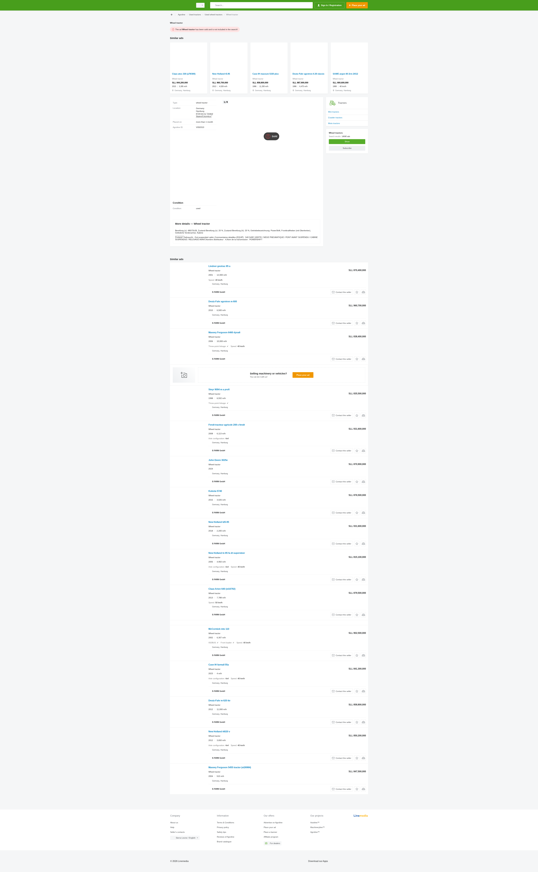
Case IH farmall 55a (218, 664)
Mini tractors (333, 112)
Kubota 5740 (215, 491)
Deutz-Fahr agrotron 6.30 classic (308, 74)
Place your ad (302, 375)
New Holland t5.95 (221, 74)
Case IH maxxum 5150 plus (265, 74)
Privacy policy (223, 827)
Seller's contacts (177, 832)
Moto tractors (334, 123)
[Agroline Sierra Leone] (181, 5)
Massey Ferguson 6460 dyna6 (224, 332)
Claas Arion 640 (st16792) (221, 589)
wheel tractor (201, 103)
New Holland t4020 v (219, 731)
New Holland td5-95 (218, 522)
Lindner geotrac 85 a (219, 266)
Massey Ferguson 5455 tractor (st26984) (229, 767)
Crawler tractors (335, 117)
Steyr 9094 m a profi (218, 389)
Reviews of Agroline (225, 837)
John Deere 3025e (218, 460)
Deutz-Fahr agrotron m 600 (222, 301)
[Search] (213, 5)
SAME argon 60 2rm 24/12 (345, 74)
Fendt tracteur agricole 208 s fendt (226, 425)
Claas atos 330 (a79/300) (183, 74)
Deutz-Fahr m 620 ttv (219, 700)
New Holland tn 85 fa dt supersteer (226, 553)
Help (172, 827)
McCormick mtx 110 (218, 629)
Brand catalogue (224, 841)
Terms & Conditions (225, 822)
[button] (356, 292)
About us (174, 822)
